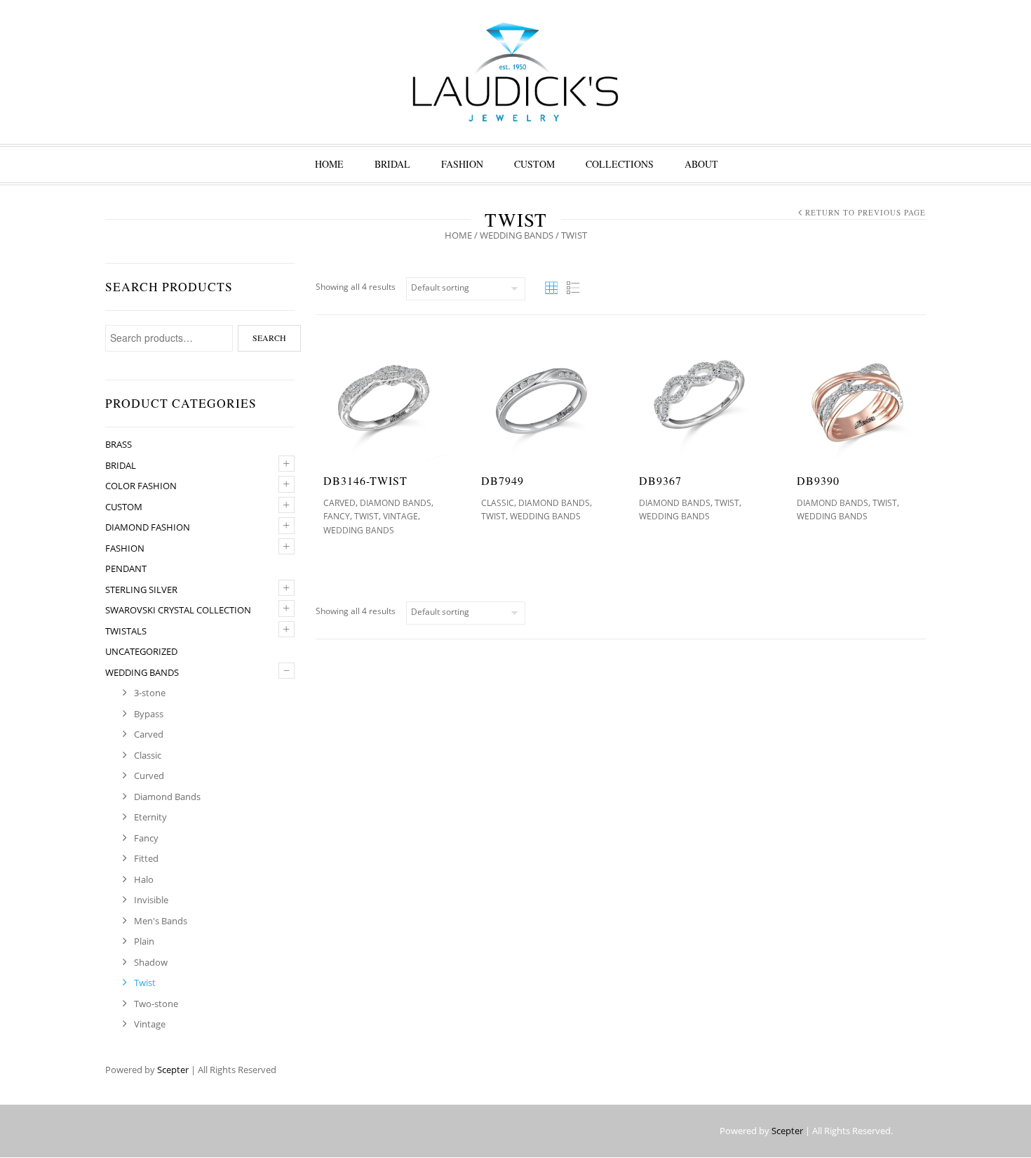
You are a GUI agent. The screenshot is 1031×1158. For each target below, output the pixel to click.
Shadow (151, 962)
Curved (149, 775)
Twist (145, 982)
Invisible (151, 899)
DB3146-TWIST (365, 480)
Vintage (150, 1024)
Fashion (462, 164)
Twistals (126, 631)
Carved (148, 734)
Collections (620, 164)
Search (269, 337)
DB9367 (660, 480)
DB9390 (818, 480)
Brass (118, 444)
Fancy (146, 838)
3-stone (150, 692)
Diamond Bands (167, 796)
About (701, 164)
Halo (144, 879)
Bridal (392, 164)
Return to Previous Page (865, 212)
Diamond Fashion (147, 527)
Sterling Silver (141, 589)
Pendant (126, 568)
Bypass (148, 713)
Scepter (173, 1069)
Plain (144, 941)
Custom (534, 164)
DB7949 (502, 480)
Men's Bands (160, 920)
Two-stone (156, 1003)
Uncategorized (141, 651)
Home (329, 164)
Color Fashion (141, 485)
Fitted (146, 858)
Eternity (150, 817)
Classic (147, 755)
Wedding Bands (516, 235)
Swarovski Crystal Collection (178, 610)
